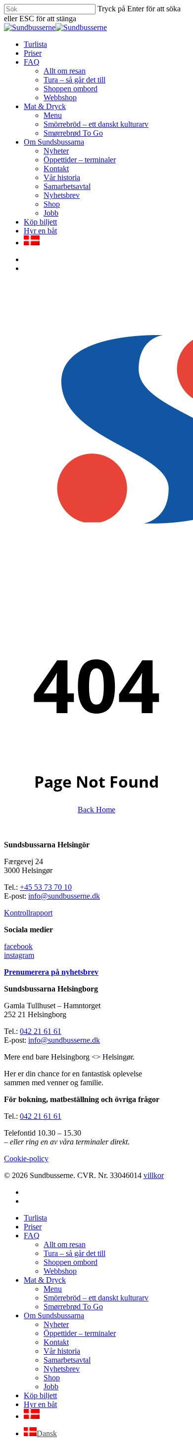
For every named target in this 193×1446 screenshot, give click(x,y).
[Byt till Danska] (32, 242)
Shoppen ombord (70, 1262)
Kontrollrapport (28, 913)
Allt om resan (65, 1244)
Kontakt (56, 1342)
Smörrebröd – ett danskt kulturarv (96, 1298)
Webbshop (60, 1271)
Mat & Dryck (45, 1280)
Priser (33, 1226)
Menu (53, 1289)
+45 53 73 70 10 (46, 887)
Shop (52, 1377)
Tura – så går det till (74, 1253)
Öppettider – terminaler (80, 1333)
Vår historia (62, 1351)
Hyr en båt (40, 1404)
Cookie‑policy (26, 1158)
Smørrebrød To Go (73, 1306)
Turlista (35, 1218)
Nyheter (56, 1324)
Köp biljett (40, 1395)
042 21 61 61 (40, 1031)
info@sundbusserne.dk (64, 896)
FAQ (32, 1235)
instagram (19, 955)
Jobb (51, 1386)
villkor (154, 1175)
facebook (18, 946)
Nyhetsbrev (62, 1369)
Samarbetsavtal (67, 1360)
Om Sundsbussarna (54, 1315)
